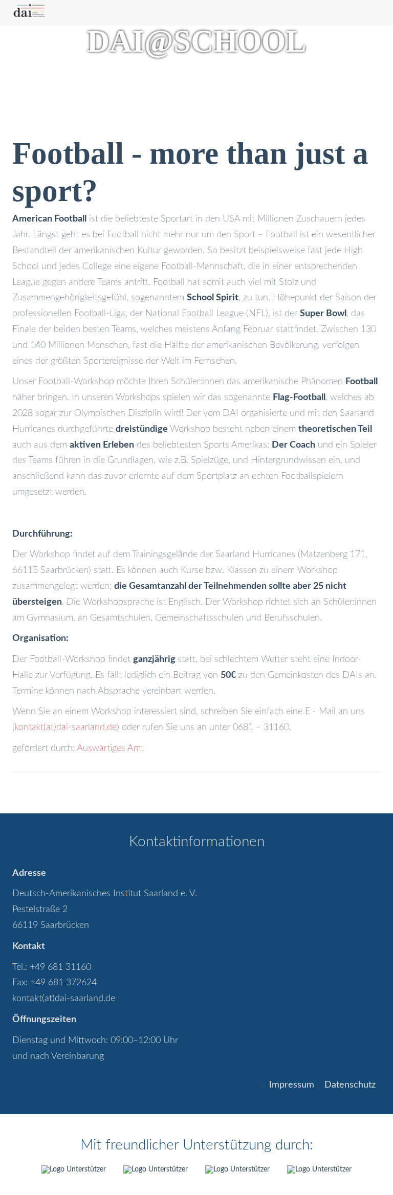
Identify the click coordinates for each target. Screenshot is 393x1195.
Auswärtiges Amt (110, 748)
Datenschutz (350, 1085)
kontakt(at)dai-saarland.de (66, 727)
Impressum (291, 1085)
